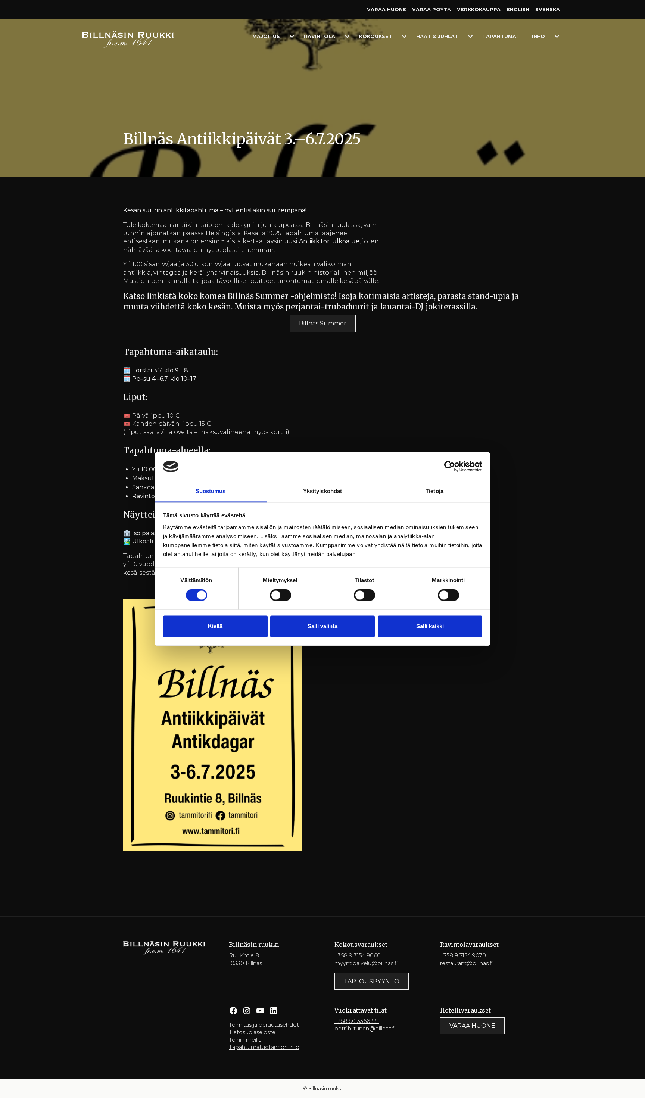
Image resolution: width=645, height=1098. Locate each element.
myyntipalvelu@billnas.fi (366, 963)
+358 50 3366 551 (356, 1021)
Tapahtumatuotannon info (264, 1047)
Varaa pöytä (431, 9)
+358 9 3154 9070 (463, 955)
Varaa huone (386, 9)
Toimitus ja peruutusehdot (264, 1024)
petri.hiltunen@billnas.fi (364, 1028)
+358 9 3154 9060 (357, 955)
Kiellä (215, 626)
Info (538, 36)
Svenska (547, 9)
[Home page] (128, 39)
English (518, 9)
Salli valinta (322, 626)
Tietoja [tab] (434, 491)
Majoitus (266, 36)
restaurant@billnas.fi (466, 963)
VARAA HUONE (472, 1025)
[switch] (280, 595)
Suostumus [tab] (211, 491)
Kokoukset (375, 36)
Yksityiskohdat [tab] (322, 491)
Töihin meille (245, 1039)
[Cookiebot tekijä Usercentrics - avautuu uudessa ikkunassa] (449, 466)
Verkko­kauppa (479, 9)
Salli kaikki (430, 626)
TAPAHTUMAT (501, 36)
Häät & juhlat (437, 36)
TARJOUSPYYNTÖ (371, 981)
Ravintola (319, 36)
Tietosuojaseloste (252, 1032)
